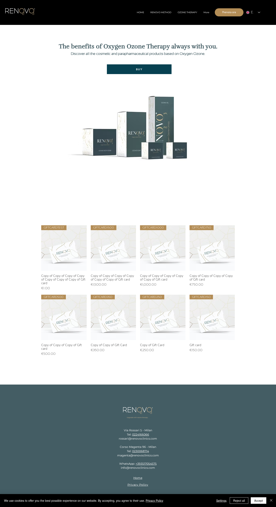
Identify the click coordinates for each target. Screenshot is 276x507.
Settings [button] (221, 500)
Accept (258, 500)
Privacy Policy (154, 500)
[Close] (271, 500)
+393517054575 (146, 464)
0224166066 (140, 434)
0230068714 (140, 451)
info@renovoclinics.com (138, 468)
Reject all (239, 500)
